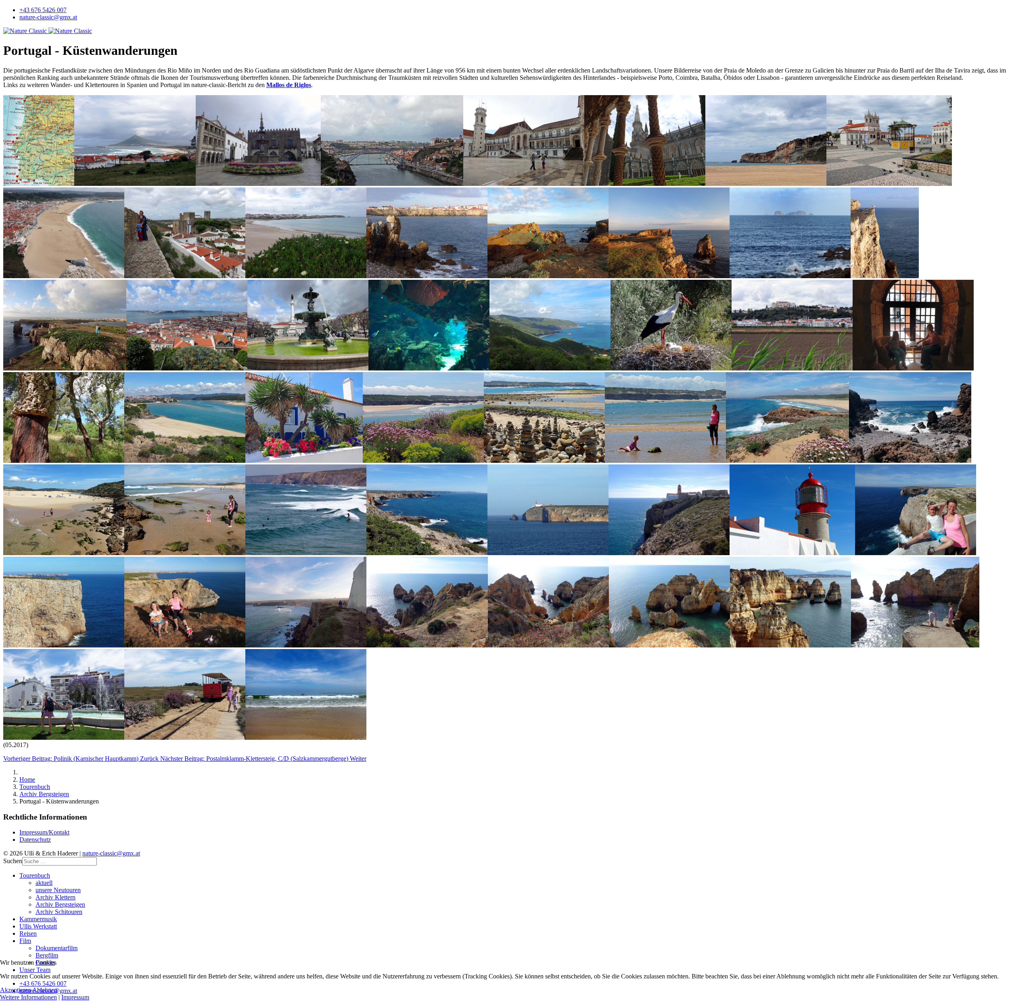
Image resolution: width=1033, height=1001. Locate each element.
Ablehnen (44, 989)
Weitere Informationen (28, 997)
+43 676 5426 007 (43, 9)
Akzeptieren (15, 989)
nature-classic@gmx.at (48, 17)
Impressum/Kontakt (44, 832)
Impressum (75, 997)
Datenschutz (35, 839)
